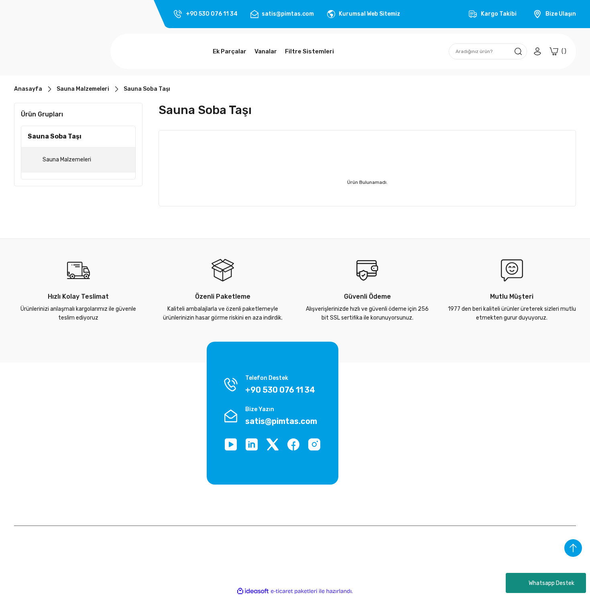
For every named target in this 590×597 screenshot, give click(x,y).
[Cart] (557, 51)
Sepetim (410, 480)
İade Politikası (128, 435)
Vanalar (505, 450)
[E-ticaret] (294, 591)
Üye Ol (407, 450)
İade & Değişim (33, 480)
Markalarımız (30, 419)
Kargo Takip (125, 419)
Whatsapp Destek (551, 583)
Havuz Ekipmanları (519, 465)
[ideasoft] (253, 591)
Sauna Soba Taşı (147, 89)
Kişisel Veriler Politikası (42, 465)
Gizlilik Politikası (130, 465)
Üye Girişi (411, 435)
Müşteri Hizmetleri (134, 480)
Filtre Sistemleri (516, 480)
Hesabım (410, 465)
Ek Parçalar (510, 435)
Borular (505, 419)
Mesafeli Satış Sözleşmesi (144, 450)
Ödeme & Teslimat (423, 419)
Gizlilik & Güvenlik (36, 450)
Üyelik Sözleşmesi (37, 435)
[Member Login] (537, 51)
